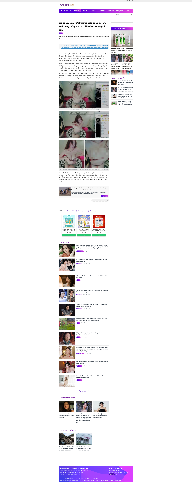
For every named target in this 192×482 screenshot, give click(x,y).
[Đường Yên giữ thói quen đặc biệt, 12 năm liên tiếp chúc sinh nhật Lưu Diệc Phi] (67, 265)
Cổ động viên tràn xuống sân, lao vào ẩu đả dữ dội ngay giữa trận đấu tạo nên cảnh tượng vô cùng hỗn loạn (91, 319)
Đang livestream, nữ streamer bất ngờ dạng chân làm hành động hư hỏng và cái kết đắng (84, 47)
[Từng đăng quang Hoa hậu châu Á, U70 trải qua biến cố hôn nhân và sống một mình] (127, 74)
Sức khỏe (102, 10)
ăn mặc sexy (93, 210)
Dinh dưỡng (111, 10)
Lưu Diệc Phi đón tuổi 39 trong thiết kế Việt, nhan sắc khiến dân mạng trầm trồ (92, 362)
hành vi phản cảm (83, 210)
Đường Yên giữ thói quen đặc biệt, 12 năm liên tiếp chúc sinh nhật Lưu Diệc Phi (91, 260)
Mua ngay (68, 235)
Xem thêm (105, 196)
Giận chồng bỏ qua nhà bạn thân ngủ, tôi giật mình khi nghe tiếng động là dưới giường (91, 376)
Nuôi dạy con (119, 10)
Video (127, 10)
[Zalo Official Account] (126, 0)
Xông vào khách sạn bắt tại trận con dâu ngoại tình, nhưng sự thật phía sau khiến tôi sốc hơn (91, 333)
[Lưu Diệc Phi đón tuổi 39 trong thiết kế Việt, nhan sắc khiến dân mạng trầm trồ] (67, 367)
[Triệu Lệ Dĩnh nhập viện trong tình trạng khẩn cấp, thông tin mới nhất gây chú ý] (101, 406)
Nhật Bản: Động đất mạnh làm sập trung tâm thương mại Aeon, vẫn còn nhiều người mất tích (83, 448)
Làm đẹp (94, 10)
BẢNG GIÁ (112, 474)
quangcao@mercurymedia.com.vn (120, 472)
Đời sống (76, 10)
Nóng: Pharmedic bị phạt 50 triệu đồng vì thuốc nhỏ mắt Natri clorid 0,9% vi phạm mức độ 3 (122, 50)
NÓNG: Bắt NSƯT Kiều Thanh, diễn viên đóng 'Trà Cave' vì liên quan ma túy (66, 415)
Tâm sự (78, 280)
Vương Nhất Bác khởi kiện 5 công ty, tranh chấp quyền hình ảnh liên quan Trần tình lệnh (92, 291)
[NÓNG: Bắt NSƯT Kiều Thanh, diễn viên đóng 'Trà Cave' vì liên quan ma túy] (66, 406)
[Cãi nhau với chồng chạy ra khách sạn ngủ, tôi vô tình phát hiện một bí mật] (67, 281)
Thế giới (60, 33)
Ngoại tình (79, 380)
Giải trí (85, 10)
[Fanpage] (123, 1)
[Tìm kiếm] (131, 14)
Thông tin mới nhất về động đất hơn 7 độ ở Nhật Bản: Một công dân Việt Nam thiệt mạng (66, 448)
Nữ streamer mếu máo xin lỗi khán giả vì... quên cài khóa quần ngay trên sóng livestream (84, 45)
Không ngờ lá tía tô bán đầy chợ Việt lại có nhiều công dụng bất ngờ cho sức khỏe (127, 66)
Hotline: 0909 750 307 (78, 1)
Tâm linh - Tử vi (80, 251)
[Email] (132, 1)
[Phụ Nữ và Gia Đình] (67, 5)
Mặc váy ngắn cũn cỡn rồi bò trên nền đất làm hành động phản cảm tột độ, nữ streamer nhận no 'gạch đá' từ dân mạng (88, 188)
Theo (99, 200)
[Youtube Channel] (128, 1)
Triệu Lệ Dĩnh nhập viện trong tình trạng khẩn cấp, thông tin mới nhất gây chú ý (100, 415)
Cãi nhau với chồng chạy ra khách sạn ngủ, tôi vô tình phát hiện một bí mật (92, 276)
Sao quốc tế (79, 263)
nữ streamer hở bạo (71, 210)
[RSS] (130, 1)
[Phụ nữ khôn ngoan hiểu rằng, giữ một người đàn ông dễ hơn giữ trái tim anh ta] (116, 74)
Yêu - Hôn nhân (67, 10)
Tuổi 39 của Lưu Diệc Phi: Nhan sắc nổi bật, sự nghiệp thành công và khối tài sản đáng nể (91, 305)
